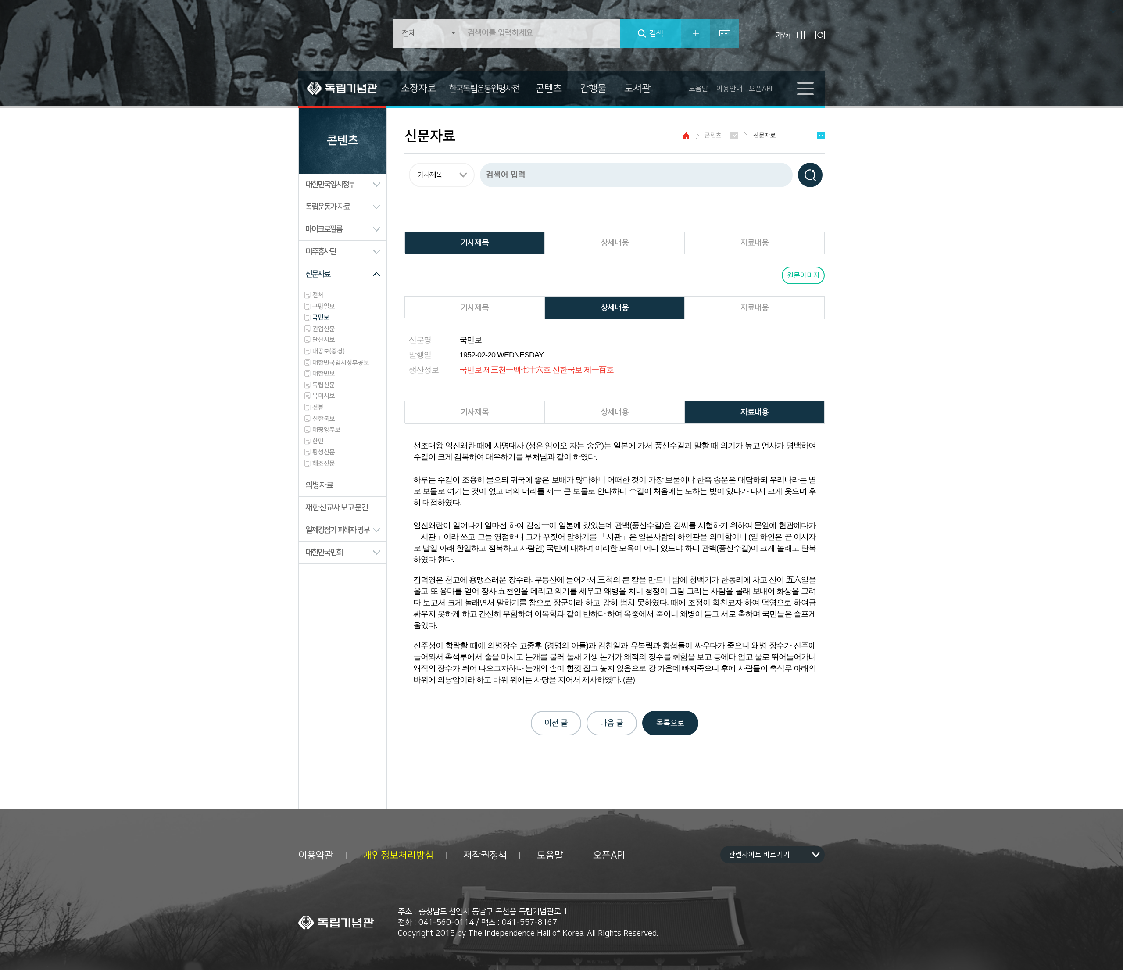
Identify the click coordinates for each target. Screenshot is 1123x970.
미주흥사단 (320, 251)
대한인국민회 (323, 552)
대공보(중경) (328, 351)
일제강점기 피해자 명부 (337, 530)
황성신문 (323, 452)
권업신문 (323, 328)
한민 (318, 441)
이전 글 (556, 723)
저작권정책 (485, 855)
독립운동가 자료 (327, 207)
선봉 (318, 407)
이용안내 (729, 89)
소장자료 (418, 88)
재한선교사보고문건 (336, 507)
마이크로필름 (323, 229)
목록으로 (670, 723)
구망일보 (323, 306)
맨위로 (1111, 949)
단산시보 (323, 339)
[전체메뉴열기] (805, 88)
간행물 (593, 88)
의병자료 (319, 485)
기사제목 (475, 243)
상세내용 (615, 243)
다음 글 (611, 723)
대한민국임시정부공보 (340, 362)
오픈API (760, 89)
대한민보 (323, 373)
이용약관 (315, 855)
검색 (656, 33)
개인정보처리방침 (398, 855)
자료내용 (754, 243)
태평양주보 (326, 429)
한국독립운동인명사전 (484, 88)
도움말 (698, 89)
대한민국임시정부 (329, 184)
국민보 (320, 317)
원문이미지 (803, 275)
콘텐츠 (549, 88)
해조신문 (323, 463)
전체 (318, 295)
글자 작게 (808, 35)
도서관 (637, 88)
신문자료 (317, 274)
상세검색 (695, 33)
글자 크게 (797, 35)
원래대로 (820, 35)
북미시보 (323, 395)
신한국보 (323, 418)
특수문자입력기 (724, 33)
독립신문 (323, 385)
